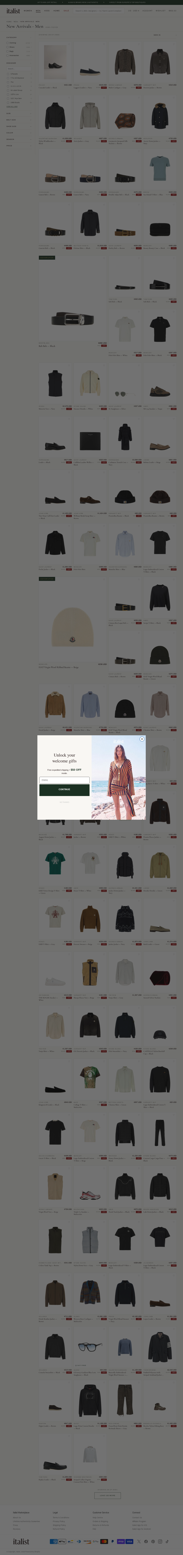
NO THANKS (64, 802)
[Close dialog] (142, 739)
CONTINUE (64, 789)
